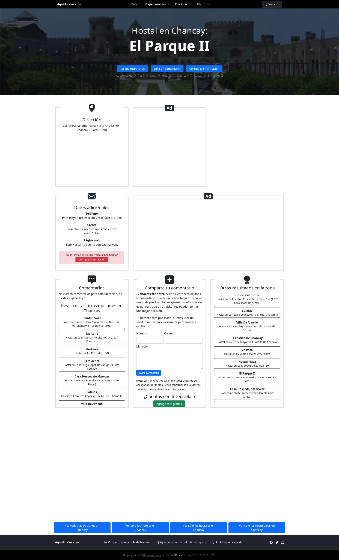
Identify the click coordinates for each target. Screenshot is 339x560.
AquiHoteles (124, 75)
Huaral (166, 75)
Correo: (169, 333)
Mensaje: (142, 346)
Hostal (198, 75)
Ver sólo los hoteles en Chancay (140, 528)
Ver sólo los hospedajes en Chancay (257, 528)
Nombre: (142, 333)
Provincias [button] (182, 4)
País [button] (134, 4)
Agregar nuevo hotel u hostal (183, 542)
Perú (141, 75)
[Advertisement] (169, 148)
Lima (153, 75)
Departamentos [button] (156, 4)
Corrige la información (204, 69)
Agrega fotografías (132, 69)
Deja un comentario (167, 69)
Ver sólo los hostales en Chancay (199, 528)
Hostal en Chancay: (169, 30)
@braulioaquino (151, 555)
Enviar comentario (148, 373)
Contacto (128, 542)
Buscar (272, 4)
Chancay (182, 75)
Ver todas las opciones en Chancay (82, 528)
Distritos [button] (203, 4)
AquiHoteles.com (69, 4)
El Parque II (169, 45)
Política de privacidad (229, 542)
